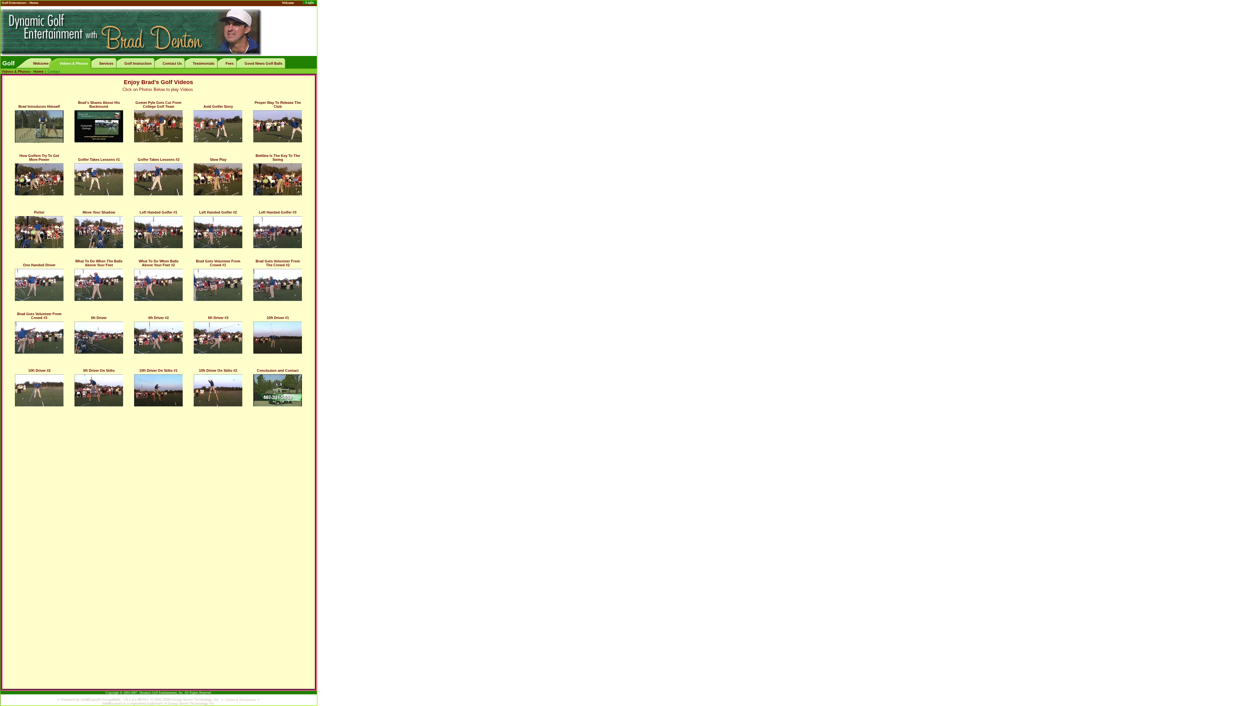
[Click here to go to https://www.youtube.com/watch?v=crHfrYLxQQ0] (218, 179)
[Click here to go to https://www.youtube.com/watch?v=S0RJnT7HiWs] (39, 232)
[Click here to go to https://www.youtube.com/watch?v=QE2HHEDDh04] (218, 126)
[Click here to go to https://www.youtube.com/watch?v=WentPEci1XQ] (158, 390)
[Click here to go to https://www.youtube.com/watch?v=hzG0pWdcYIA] (277, 126)
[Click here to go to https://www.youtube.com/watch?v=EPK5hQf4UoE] (39, 285)
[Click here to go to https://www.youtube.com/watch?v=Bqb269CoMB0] (218, 338)
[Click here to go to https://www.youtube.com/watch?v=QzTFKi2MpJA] (99, 390)
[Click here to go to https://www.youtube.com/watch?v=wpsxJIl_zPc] (158, 126)
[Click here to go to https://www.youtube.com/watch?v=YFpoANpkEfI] (39, 390)
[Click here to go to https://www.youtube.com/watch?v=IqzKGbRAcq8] (158, 232)
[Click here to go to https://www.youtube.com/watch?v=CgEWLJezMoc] (218, 232)
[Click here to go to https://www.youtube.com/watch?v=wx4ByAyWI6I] (277, 179)
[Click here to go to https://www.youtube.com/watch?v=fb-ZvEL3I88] (218, 390)
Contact (54, 71)
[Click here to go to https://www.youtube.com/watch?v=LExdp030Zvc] (158, 179)
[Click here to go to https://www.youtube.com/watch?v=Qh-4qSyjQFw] (99, 232)
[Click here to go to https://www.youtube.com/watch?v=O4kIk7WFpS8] (277, 232)
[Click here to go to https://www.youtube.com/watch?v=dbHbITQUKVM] (277, 390)
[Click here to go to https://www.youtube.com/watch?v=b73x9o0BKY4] (99, 285)
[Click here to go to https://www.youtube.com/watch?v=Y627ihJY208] (39, 179)
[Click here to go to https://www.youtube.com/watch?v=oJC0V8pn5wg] (218, 285)
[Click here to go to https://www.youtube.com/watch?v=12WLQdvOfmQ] (39, 126)
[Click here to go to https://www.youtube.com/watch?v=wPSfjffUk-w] (99, 126)
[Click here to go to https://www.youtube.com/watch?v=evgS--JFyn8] (99, 338)
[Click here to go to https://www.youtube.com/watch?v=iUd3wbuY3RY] (277, 285)
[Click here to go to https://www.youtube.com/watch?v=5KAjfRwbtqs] (158, 285)
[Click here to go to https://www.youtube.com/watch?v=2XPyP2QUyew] (277, 338)
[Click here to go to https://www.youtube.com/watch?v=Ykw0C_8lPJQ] (158, 338)
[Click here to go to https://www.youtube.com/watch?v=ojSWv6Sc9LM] (99, 179)
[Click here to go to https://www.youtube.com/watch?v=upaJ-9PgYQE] (39, 338)
